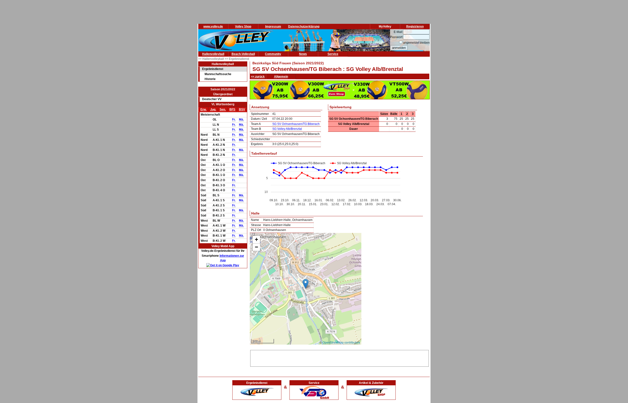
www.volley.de (213, 26)
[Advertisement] (339, 357)
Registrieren (415, 26)
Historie (210, 79)
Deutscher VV (212, 99)
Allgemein (281, 76)
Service (332, 54)
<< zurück (258, 76)
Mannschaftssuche (218, 74)
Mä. (241, 119)
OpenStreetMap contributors (341, 342)
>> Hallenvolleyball (211, 59)
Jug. (213, 109)
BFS (232, 109)
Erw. (203, 109)
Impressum (273, 26)
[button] (305, 284)
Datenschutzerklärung (303, 26)
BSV (242, 109)
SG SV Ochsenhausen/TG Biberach (296, 124)
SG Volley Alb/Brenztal (287, 129)
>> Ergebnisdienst (237, 59)
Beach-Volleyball (243, 54)
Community (273, 54)
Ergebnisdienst (212, 69)
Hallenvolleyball (213, 54)
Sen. (223, 109)
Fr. (234, 119)
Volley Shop (243, 26)
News (303, 54)
